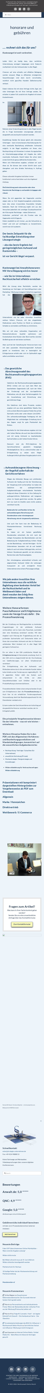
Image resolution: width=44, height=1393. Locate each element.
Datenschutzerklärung (28, 1377)
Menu (9, 15)
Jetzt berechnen (10, 1234)
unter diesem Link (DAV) (32, 414)
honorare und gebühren (22, 1380)
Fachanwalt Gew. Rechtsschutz (16, 2)
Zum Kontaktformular (22, 924)
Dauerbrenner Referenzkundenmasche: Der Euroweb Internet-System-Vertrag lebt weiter (19, 1297)
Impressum (13, 1377)
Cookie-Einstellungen (14, 1378)
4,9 (13, 1200)
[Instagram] (28, 9)
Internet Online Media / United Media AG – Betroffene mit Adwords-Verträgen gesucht (20, 1334)
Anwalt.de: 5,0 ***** (15, 1191)
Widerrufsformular (9, 1255)
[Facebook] (15, 9)
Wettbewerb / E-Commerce (17, 812)
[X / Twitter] (20, 9)
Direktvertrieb (10, 807)
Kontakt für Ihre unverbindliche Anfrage (22, 1375)
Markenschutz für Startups (12, 1267)
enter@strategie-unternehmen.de (14, 1151)
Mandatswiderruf (9, 1282)
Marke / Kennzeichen (14, 802)
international (33, 5)
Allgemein (8, 796)
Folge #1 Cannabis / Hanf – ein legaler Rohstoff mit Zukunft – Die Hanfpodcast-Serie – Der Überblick (21, 1316)
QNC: (6, 1200)
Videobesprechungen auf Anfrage (17, 5)
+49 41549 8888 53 (30, 3)
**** (19, 1200)
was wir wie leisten (16, 339)
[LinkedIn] (24, 9)
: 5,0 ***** (13, 1209)
